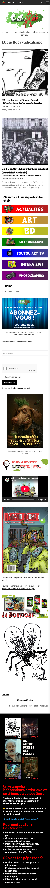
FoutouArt (5, 106)
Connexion (19, 3)
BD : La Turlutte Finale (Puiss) (20, 100)
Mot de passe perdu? (20, 388)
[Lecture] (5, 500)
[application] (25, 489)
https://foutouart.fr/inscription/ (25, 335)
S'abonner (10, 3)
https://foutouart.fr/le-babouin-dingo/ (18, 588)
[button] (47, 3)
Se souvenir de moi (13, 377)
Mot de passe (7, 353)
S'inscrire (6, 388)
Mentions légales (25, 700)
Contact (5, 694)
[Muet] (41, 500)
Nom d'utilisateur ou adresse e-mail (17, 342)
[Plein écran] (45, 500)
